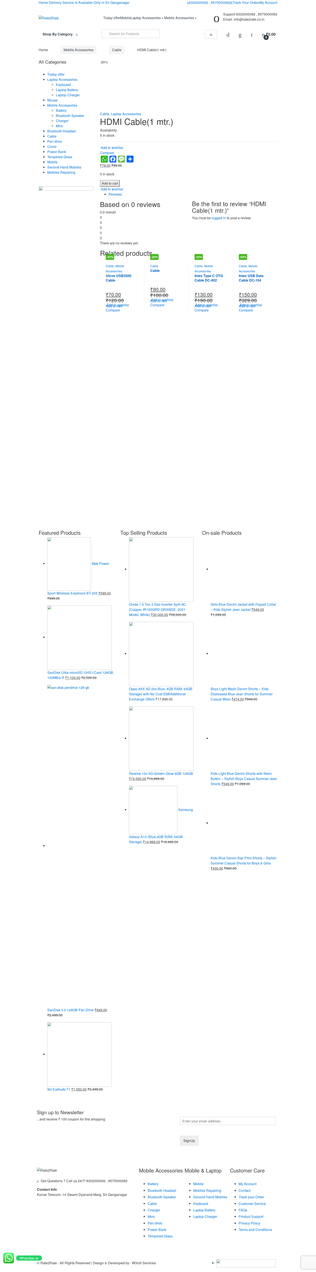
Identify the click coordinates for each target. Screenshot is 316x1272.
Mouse (52, 100)
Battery (61, 110)
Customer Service (252, 1203)
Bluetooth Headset (61, 131)
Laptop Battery (67, 89)
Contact (244, 1190)
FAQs (243, 1210)
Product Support (251, 1216)
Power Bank (56, 151)
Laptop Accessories (146, 17)
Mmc (59, 125)
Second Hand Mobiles (64, 167)
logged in (219, 217)
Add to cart (110, 183)
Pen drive (54, 141)
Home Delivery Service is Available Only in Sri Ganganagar (84, 2)
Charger (62, 120)
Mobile (125, 17)
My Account (268, 2)
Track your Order (251, 1196)
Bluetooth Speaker (70, 115)
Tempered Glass (59, 156)
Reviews (115, 194)
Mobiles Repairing (61, 172)
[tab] (193, 194)
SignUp (189, 1140)
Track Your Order (245, 2)
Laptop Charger (68, 94)
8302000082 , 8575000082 (209, 2)
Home (43, 49)
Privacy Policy (249, 1223)
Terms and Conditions (255, 1229)
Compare (107, 152)
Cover (52, 146)
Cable (116, 49)
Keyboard (63, 84)
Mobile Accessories (179, 17)
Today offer (111, 17)
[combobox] (130, 33)
